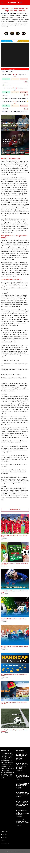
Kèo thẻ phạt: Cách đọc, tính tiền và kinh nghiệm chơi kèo (14, 703)
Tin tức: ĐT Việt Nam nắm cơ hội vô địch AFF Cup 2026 (14, 536)
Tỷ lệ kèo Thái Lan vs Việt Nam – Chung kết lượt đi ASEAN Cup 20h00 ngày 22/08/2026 (22, 766)
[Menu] (2, 2)
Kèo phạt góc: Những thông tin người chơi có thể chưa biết (14, 730)
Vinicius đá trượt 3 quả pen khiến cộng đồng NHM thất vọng (15, 124)
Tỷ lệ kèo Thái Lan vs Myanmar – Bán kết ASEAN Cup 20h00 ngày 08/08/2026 (22, 822)
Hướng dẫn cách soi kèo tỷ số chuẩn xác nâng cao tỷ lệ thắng (14, 564)
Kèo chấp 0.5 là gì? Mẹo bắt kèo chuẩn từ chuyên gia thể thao (14, 647)
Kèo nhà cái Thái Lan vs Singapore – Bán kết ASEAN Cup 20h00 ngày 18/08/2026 (21, 152)
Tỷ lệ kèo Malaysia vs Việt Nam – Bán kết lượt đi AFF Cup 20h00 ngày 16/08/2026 (22, 794)
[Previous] (1, 151)
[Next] (28, 151)
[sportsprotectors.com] (15, 2)
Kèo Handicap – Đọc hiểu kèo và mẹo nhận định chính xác (14, 675)
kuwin (3, 503)
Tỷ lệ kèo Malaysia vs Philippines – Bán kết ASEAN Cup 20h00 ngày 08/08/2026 (22, 812)
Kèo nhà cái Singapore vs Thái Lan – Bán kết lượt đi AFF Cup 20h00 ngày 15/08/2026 (22, 803)
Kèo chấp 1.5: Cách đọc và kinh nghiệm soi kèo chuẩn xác (13, 619)
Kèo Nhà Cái (4, 13)
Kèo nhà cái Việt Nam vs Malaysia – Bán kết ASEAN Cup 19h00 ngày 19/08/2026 (8, 152)
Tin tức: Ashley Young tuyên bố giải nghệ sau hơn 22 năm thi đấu (14, 140)
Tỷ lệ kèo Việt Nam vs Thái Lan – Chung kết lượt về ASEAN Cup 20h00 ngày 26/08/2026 (22, 755)
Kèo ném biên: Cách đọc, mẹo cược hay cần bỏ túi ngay (14, 591)
